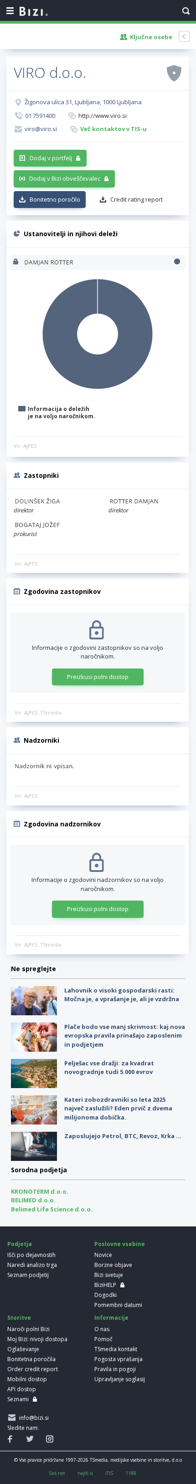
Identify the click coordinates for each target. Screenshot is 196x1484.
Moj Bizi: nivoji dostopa (37, 1339)
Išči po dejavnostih (31, 1255)
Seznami (18, 1399)
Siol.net (57, 1473)
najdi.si (85, 1473)
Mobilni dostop (27, 1379)
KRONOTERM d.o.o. (39, 1191)
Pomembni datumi (118, 1305)
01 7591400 (40, 115)
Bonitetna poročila (31, 1359)
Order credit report (32, 1369)
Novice (103, 1255)
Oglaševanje (23, 1349)
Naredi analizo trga (32, 1265)
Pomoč (103, 1339)
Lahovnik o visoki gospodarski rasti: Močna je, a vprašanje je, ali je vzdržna (121, 994)
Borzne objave (113, 1265)
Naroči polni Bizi (28, 1329)
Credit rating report (136, 199)
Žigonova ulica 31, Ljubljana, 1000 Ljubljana (83, 102)
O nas (101, 1329)
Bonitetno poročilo (55, 199)
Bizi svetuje (108, 1275)
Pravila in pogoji (115, 1369)
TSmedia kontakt (115, 1349)
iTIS (109, 1473)
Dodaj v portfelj (51, 158)
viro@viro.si (41, 129)
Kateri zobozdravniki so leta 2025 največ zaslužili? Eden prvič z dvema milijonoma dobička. (118, 1108)
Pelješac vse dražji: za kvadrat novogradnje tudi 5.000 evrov (109, 1067)
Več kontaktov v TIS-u (113, 129)
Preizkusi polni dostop (98, 677)
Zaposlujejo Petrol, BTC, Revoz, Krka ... (122, 1136)
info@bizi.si (32, 1418)
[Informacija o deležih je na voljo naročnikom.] (16, 262)
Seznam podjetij (28, 1275)
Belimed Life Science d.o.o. (52, 1209)
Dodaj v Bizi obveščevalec (64, 178)
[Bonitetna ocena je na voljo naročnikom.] (174, 72)
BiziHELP (105, 1285)
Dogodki (105, 1295)
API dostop (21, 1389)
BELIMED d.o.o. (33, 1200)
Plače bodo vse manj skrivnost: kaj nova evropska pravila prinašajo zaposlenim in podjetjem (124, 1035)
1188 (130, 1473)
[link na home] (34, 12)
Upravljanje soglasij (119, 1379)
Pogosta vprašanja (118, 1359)
